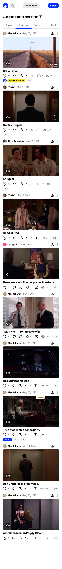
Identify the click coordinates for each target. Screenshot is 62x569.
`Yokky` (11, 87)
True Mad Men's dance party (21, 429)
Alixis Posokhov (16, 141)
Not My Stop (11, 125)
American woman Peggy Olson (22, 533)
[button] (5, 76)
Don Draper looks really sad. (21, 483)
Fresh (53, 25)
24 (55, 238)
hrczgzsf (12, 244)
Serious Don (11, 71)
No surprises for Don (16, 380)
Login (53, 5)
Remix (7, 439)
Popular (9, 25)
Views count (40, 25)
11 (55, 336)
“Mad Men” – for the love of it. (22, 331)
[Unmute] (7, 63)
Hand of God (11, 233)
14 (6, 134)
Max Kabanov (14, 33)
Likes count (23, 25)
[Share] (52, 33)
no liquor (8, 178)
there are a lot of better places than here (28, 282)
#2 (20, 125)
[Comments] (21, 76)
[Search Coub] (12, 5)
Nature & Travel (16, 80)
